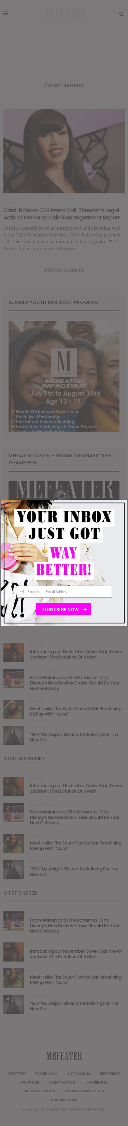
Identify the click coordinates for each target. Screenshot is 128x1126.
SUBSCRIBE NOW (60, 609)
